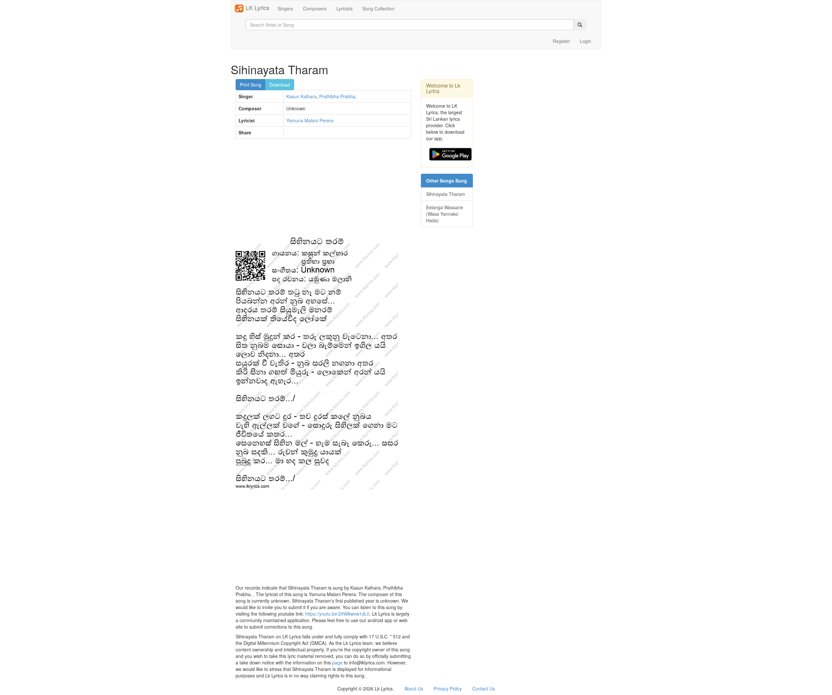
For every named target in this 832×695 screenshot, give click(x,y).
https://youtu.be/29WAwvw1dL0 (337, 613)
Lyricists (344, 8)
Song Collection (378, 8)
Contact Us (483, 688)
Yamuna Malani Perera (309, 120)
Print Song (250, 84)
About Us (413, 688)
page (337, 662)
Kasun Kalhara (301, 96)
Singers (285, 8)
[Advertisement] (323, 190)
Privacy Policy (448, 688)
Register (561, 41)
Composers (315, 8)
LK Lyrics (256, 7)
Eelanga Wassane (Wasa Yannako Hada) (444, 214)
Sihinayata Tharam (445, 194)
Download (279, 84)
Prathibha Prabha (337, 96)
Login (585, 41)
